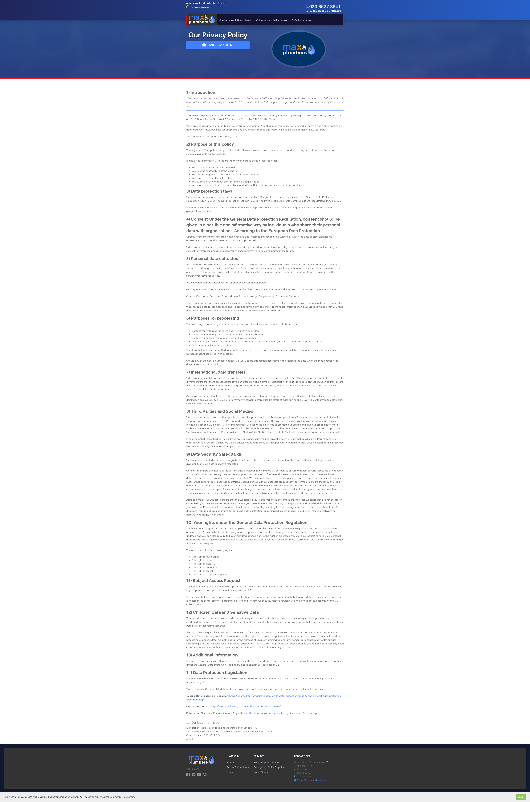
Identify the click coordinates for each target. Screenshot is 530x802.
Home (230, 762)
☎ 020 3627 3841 (218, 45)
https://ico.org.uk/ (195, 682)
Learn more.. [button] (129, 797)
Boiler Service (262, 772)
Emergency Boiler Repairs (269, 767)
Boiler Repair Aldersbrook (269, 762)
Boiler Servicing (303, 19)
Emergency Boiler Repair (273, 19)
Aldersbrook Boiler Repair (237, 19)
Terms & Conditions (238, 767)
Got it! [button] (521, 797)
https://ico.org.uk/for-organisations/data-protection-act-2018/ (245, 706)
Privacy (231, 772)
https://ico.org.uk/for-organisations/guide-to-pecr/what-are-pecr (284, 713)
